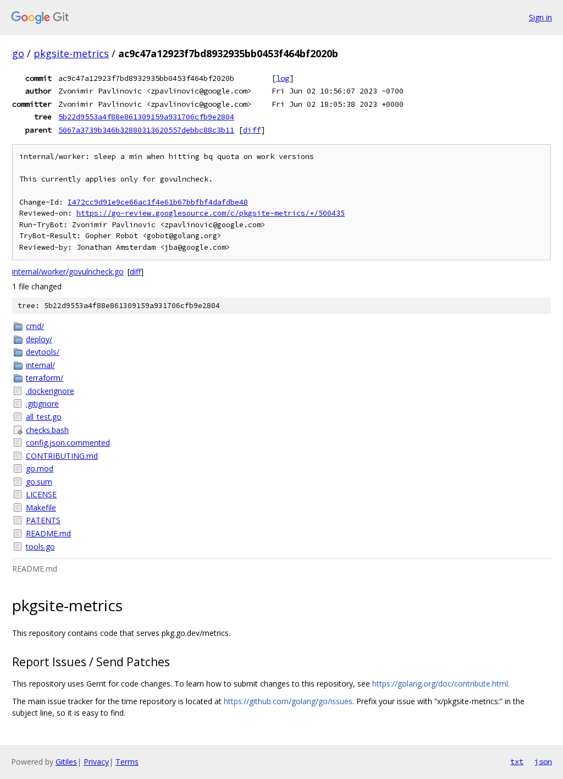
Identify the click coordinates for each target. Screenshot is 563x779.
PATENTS (43, 520)
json (543, 761)
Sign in (540, 17)
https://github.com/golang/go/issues (288, 701)
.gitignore (42, 403)
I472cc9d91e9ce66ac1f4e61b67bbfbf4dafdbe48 (158, 202)
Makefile (41, 507)
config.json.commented (68, 442)
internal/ (40, 365)
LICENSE (41, 494)
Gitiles (66, 761)
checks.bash (47, 430)
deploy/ (39, 339)
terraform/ (44, 377)
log (282, 78)
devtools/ (42, 352)
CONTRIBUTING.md (62, 456)
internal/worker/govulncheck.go (68, 271)
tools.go (40, 546)
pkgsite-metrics (71, 53)
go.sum (39, 481)
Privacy (96, 761)
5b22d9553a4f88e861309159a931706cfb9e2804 (146, 117)
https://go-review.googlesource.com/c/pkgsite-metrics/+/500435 (210, 213)
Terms (127, 761)
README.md (48, 533)
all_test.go (44, 417)
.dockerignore (50, 391)
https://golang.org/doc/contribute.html (440, 683)
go (18, 53)
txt (516, 761)
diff (252, 130)
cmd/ (35, 326)
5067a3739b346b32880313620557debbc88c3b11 (146, 130)
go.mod (39, 468)
